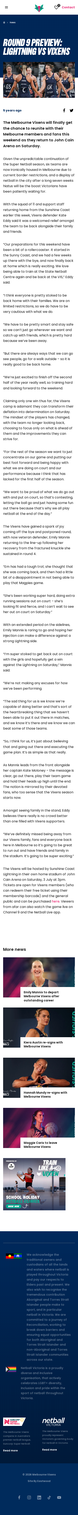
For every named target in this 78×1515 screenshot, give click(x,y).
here (55, 901)
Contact (68, 7)
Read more (10, 1450)
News (12, 22)
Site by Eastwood (39, 1481)
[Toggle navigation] (9, 7)
